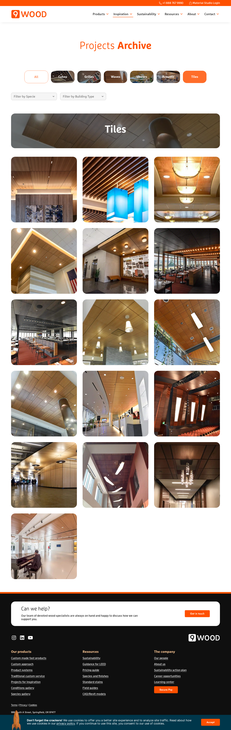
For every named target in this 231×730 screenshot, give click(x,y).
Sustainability (146, 14)
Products (99, 14)
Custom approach (22, 664)
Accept (210, 722)
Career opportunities (167, 676)
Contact (209, 14)
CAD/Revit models (94, 694)
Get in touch (197, 613)
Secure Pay (165, 689)
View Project (44, 196)
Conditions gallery (22, 688)
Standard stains (93, 682)
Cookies (33, 704)
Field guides (90, 688)
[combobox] (34, 96)
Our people (161, 658)
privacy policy (65, 723)
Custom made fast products (28, 658)
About (191, 14)
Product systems (22, 670)
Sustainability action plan (170, 670)
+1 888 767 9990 (172, 3)
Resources (172, 14)
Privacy (23, 704)
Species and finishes (96, 676)
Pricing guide (91, 670)
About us (159, 664)
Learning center (164, 682)
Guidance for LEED (94, 664)
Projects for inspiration (26, 682)
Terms (14, 704)
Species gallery (20, 694)
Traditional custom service (28, 676)
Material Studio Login (206, 3)
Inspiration (120, 14)
